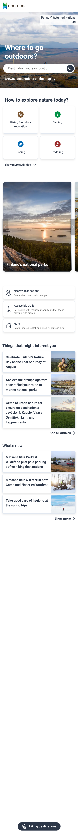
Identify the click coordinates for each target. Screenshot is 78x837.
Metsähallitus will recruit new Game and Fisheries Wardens (27, 482)
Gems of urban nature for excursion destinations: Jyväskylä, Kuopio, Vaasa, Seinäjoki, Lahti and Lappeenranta (24, 413)
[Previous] (5, 227)
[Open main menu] (72, 6)
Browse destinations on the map (28, 78)
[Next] (73, 227)
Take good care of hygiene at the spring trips (27, 503)
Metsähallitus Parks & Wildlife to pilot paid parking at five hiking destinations (26, 462)
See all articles (60, 433)
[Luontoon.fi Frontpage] (14, 6)
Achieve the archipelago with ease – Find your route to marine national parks (26, 385)
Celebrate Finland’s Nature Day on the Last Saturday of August (26, 362)
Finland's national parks (27, 264)
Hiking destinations (42, 826)
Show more (62, 518)
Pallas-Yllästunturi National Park (58, 19)
